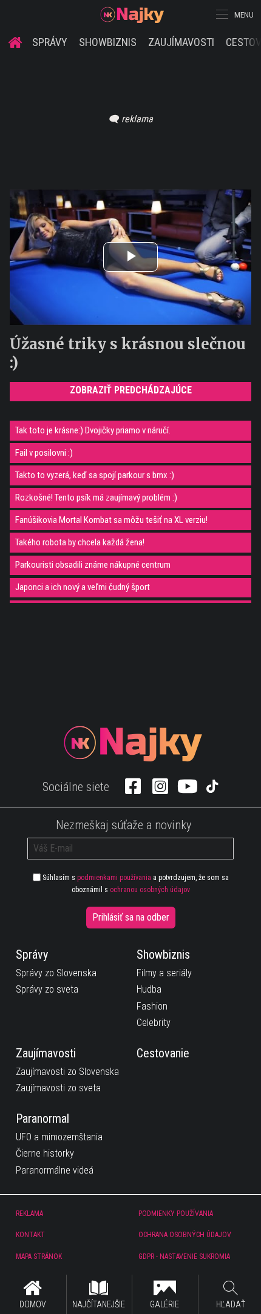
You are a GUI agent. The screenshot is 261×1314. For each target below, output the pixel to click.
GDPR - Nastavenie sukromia (184, 1256)
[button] (221, 14)
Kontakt (30, 1234)
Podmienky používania (175, 1213)
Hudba (149, 989)
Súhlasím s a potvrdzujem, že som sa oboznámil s (135, 883)
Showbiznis (108, 42)
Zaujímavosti (181, 42)
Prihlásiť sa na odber (130, 917)
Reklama (29, 1213)
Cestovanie (163, 1053)
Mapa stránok (39, 1256)
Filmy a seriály (164, 973)
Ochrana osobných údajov (184, 1234)
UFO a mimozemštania (59, 1137)
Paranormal (42, 1118)
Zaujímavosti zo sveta (58, 1088)
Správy (49, 42)
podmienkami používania (114, 877)
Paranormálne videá (54, 1170)
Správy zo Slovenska (56, 973)
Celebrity (154, 1022)
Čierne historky (45, 1153)
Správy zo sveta (47, 989)
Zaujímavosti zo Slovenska (67, 1071)
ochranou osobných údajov (150, 889)
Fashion (152, 1006)
